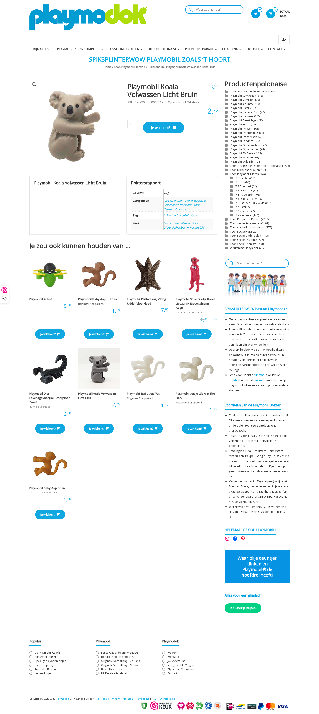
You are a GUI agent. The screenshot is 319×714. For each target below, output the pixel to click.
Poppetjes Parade (199, 49)
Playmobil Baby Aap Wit (143, 394)
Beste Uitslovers (111, 669)
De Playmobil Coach (47, 653)
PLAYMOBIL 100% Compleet (78, 49)
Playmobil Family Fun (243, 108)
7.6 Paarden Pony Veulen (250, 202)
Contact (275, 49)
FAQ (154, 698)
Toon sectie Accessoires (245, 223)
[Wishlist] (255, 14)
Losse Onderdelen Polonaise (119, 653)
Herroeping (142, 698)
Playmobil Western (242, 157)
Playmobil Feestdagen (244, 120)
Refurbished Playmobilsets (118, 657)
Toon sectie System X (243, 240)
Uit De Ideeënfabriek (114, 673)
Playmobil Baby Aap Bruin (47, 488)
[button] (34, 84)
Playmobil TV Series (242, 153)
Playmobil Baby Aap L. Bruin (97, 299)
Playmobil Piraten (241, 128)
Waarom (173, 653)
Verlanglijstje (43, 673)
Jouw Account (176, 661)
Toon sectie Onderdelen (245, 235)
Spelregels (102, 698)
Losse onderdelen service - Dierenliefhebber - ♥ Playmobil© (184, 225)
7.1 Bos (240, 182)
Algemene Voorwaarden (183, 669)
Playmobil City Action (243, 95)
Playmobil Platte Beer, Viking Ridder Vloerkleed (146, 301)
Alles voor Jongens (46, 657)
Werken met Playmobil (244, 248)
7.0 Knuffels (242, 178)
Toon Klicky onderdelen (245, 170)
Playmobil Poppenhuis (244, 133)
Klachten (128, 698)
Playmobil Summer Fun (244, 149)
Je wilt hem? (160, 127)
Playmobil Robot (40, 299)
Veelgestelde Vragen (181, 665)
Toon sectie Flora (241, 231)
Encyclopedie (167, 698)
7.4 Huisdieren (244, 194)
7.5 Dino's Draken (246, 198)
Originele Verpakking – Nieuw (119, 665)
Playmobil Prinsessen (243, 137)
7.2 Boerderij (243, 186)
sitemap (259, 375)
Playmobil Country (241, 104)
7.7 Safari (241, 207)
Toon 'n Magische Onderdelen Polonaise (185, 203)
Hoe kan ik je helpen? (243, 608)
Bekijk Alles (39, 49)
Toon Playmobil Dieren (128, 67)
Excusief (253, 49)
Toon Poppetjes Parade (245, 219)
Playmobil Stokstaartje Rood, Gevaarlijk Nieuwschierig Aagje (195, 303)
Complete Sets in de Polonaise (249, 91)
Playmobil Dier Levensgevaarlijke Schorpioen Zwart (49, 398)
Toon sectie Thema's (243, 244)
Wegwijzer (174, 657)
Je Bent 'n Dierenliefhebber (181, 215)
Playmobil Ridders (241, 141)
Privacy (115, 698)
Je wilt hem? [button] (48, 334)
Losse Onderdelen (123, 49)
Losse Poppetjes (45, 665)
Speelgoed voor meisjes (50, 661)
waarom (260, 380)
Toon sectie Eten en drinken (247, 227)
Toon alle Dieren (45, 669)
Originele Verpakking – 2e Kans (120, 661)
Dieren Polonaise (162, 49)
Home (108, 67)
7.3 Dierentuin (155, 67)
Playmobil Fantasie (241, 116)
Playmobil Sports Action (245, 145)
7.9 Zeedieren (243, 215)
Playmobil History (241, 124)
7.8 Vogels (241, 211)
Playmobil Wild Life (242, 161)
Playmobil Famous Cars (244, 112)
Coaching (230, 49)
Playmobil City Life (241, 100)
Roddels (234, 380)
